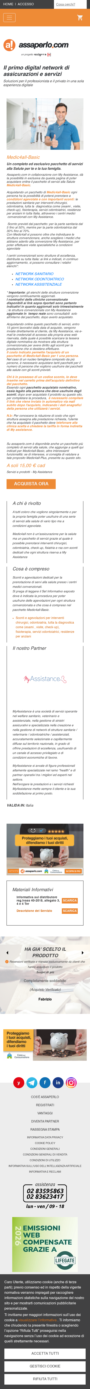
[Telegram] (31, 1082)
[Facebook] (45, 1082)
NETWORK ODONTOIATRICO (39, 279)
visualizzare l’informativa (37, 1320)
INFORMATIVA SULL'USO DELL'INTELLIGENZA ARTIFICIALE (45, 1166)
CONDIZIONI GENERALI (45, 1149)
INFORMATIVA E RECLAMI (45, 1172)
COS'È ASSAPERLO (45, 1097)
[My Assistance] (45, 679)
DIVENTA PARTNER (45, 1121)
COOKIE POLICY (45, 1143)
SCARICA (70, 900)
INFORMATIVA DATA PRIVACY (45, 1137)
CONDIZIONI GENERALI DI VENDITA (45, 1155)
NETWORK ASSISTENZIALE (38, 285)
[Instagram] (71, 1082)
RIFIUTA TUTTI (45, 1379)
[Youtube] (18, 1082)
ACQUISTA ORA (31, 484)
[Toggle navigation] (9, 17)
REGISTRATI (45, 1105)
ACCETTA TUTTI (45, 1354)
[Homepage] (45, 47)
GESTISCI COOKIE (45, 1366)
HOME (8, 4)
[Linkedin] (58, 1082)
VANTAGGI (45, 1113)
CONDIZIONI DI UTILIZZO (45, 1160)
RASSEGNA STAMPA (45, 1129)
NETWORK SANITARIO (34, 274)
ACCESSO (26, 4)
